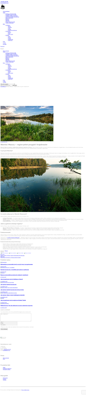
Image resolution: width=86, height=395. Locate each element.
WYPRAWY (8, 64)
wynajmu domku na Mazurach (13, 237)
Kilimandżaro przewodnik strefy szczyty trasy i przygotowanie (17, 264)
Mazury (9, 71)
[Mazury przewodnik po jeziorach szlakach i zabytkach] (3, 272)
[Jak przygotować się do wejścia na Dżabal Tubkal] (2, 298)
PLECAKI (7, 58)
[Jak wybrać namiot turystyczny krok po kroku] (9, 287)
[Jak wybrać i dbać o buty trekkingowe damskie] (9, 292)
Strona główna (6, 50)
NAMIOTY (8, 57)
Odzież (9, 77)
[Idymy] (3, 9)
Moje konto (5, 377)
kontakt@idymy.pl (4, 3)
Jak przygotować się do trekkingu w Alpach (12, 279)
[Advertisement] (43, 96)
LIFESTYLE (10, 79)
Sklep (4, 51)
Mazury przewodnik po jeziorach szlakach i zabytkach (14, 275)
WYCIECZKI (8, 70)
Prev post (2, 254)
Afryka (9, 65)
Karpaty (9, 68)
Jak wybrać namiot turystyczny (8, 284)
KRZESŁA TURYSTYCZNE (11, 52)
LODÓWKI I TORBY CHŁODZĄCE (12, 55)
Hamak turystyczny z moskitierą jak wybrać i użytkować (15, 269)
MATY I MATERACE (9, 56)
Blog (4, 63)
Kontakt (4, 82)
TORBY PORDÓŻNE (9, 62)
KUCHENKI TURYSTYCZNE (11, 53)
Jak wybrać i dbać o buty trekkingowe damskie (13, 295)
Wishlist (4, 379)
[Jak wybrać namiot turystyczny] (7, 282)
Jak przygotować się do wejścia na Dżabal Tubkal (13, 300)
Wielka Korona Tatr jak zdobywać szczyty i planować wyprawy (17, 305)
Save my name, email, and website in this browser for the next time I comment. (18, 327)
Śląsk (9, 72)
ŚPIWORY (8, 59)
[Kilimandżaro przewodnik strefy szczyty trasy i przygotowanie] (4, 262)
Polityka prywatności (7, 368)
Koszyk (4, 378)
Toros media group (25, 389)
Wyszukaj (14, 85)
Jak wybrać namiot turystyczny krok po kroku (12, 289)
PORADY (7, 74)
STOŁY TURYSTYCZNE (10, 61)
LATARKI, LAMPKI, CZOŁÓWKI (12, 54)
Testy (9, 75)
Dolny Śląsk (10, 73)
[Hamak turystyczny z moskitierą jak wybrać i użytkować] (7, 267)
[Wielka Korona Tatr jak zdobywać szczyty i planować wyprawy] (5, 303)
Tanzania (10, 66)
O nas (4, 81)
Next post (2, 256)
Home (2, 86)
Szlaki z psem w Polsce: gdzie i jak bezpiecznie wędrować (12, 255)
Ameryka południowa (12, 69)
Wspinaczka (10, 78)
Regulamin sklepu (6, 369)
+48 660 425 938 (4, 1)
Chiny (9, 67)
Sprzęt (9, 76)
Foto (4, 80)
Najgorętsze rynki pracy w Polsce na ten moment (11, 257)
